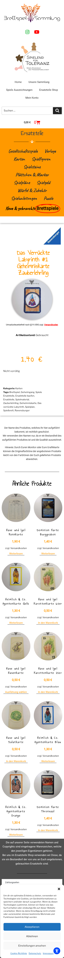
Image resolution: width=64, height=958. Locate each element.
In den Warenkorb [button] (48, 622)
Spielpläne (22, 182)
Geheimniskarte (28, 403)
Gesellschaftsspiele (23, 151)
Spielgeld (43, 182)
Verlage (50, 151)
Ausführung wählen (16, 692)
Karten (19, 159)
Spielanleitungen (24, 198)
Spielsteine (32, 167)
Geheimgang (27, 392)
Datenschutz (35, 953)
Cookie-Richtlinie (18, 953)
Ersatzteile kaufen (24, 395)
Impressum (48, 953)
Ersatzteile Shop (48, 89)
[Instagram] (27, 32)
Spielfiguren (41, 159)
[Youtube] (36, 32)
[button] (59, 889)
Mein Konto (32, 97)
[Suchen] (57, 110)
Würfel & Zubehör (32, 190)
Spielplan (30, 406)
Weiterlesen (16, 553)
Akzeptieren (32, 926)
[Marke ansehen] (52, 243)
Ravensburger (22, 410)
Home (18, 82)
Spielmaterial (22, 399)
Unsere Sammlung (39, 82)
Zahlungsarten (12, 882)
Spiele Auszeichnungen (19, 89)
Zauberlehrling (11, 403)
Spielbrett (8, 410)
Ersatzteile (8, 399)
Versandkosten (51, 325)
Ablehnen (32, 936)
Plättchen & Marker (32, 175)
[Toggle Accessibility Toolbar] (57, 951)
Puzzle (48, 198)
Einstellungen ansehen (32, 945)
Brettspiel (14, 392)
